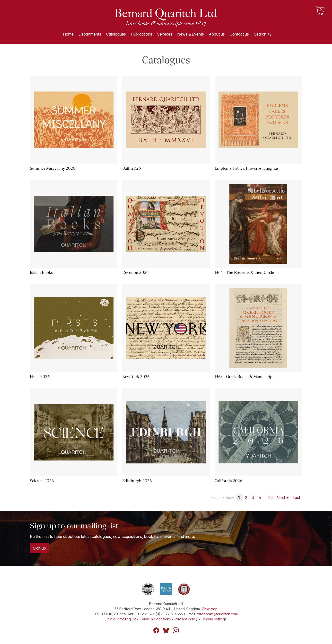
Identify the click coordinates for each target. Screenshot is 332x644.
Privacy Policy (186, 619)
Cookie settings (214, 619)
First (215, 497)
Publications (141, 34)
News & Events (190, 34)
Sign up (39, 548)
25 (270, 497)
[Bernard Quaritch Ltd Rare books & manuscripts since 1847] (166, 17)
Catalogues (116, 34)
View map (209, 609)
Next (281, 497)
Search (260, 34)
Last (296, 497)
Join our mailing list (120, 619)
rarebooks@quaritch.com (217, 614)
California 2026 (228, 480)
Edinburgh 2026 (137, 480)
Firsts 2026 (40, 376)
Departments (90, 34)
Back (229, 497)
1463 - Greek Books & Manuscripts (245, 376)
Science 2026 (42, 480)
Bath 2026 (131, 168)
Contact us (239, 34)
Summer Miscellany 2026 (52, 168)
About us (217, 34)
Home (68, 34)
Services (164, 34)
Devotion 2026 (135, 272)
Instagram (176, 630)
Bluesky (166, 630)
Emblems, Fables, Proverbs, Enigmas (247, 168)
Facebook (156, 630)
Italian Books (41, 272)
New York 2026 (135, 376)
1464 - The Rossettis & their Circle (244, 272)
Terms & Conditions (155, 619)
